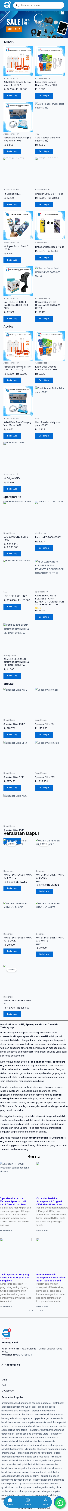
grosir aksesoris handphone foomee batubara (26, 1403)
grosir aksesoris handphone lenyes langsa (34, 1426)
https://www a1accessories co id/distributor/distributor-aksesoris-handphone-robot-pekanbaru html (31, 1464)
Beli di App (12, 96)
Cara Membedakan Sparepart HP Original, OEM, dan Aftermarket (49, 1201)
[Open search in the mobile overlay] (39, 5)
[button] (3, 24)
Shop (4, 1379)
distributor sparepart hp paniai (27, 1418)
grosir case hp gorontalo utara (32, 1433)
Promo (28, 1504)
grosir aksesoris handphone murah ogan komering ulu (30, 1487)
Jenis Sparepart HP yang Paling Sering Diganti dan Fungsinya (14, 1277)
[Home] (10, 1500)
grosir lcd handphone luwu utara (35, 1452)
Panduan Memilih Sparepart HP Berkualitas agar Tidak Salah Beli (50, 1277)
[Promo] (28, 1500)
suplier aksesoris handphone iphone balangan (25, 1491)
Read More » (6, 1231)
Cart (3, 1385)
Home (10, 1504)
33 (41, 1310)
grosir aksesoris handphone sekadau (39, 1483)
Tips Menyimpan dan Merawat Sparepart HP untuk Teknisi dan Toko (13, 1201)
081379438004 (23, 1354)
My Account (7, 1390)
